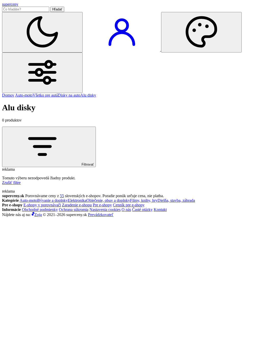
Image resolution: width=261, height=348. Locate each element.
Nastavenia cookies (105, 209)
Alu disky (88, 95)
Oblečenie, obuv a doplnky (108, 200)
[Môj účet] (122, 49)
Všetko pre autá (45, 95)
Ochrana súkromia (73, 209)
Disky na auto (69, 95)
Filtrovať (87, 164)
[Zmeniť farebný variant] (201, 32)
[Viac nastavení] (42, 72)
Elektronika (77, 200)
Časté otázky (142, 209)
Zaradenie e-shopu (77, 205)
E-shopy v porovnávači (42, 205)
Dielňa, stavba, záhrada (176, 200)
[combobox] (25, 9)
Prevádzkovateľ (100, 214)
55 (62, 196)
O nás (126, 209)
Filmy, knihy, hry (144, 200)
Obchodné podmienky (40, 209)
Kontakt (160, 209)
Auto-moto (24, 95)
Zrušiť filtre (11, 182)
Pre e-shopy (102, 205)
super (10, 4)
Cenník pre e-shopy (129, 205)
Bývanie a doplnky (52, 200)
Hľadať (57, 9)
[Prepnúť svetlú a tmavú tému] (42, 32)
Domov (8, 95)
